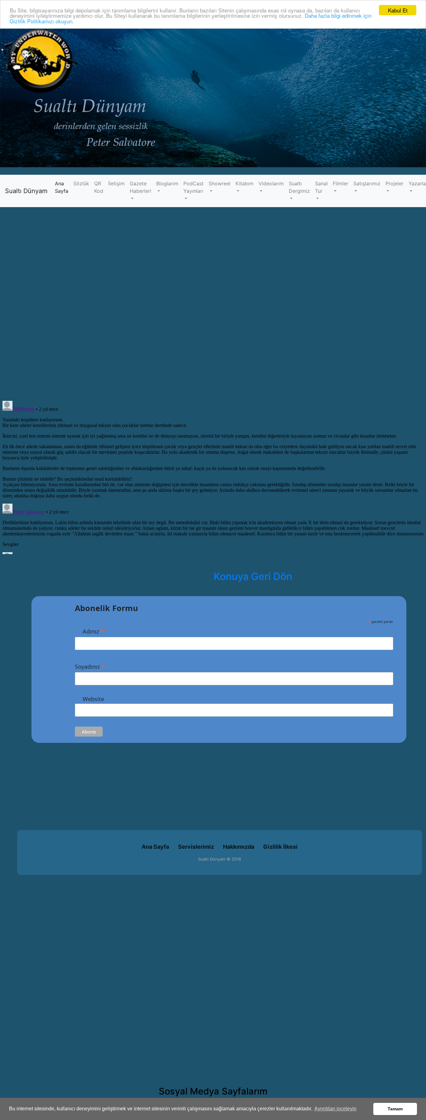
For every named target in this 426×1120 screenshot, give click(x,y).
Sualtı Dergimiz (299, 187)
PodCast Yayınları (193, 187)
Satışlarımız (366, 183)
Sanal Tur (321, 187)
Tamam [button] (395, 1108)
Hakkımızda (238, 846)
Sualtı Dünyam (26, 191)
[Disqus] (213, 307)
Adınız (90, 631)
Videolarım (271, 183)
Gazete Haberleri (140, 187)
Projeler (394, 183)
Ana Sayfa (63, 187)
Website (89, 699)
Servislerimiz (196, 846)
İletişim (116, 183)
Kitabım (244, 183)
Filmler (340, 183)
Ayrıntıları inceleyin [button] (335, 1108)
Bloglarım (167, 183)
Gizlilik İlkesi (280, 846)
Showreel (219, 183)
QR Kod (98, 187)
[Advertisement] (187, 786)
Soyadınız (90, 666)
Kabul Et (398, 10)
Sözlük (81, 183)
